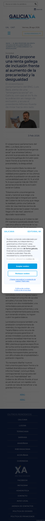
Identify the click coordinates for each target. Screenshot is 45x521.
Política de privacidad (22, 290)
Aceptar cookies (22, 266)
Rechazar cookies (22, 274)
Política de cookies (22, 288)
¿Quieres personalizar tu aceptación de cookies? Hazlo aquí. (22, 280)
